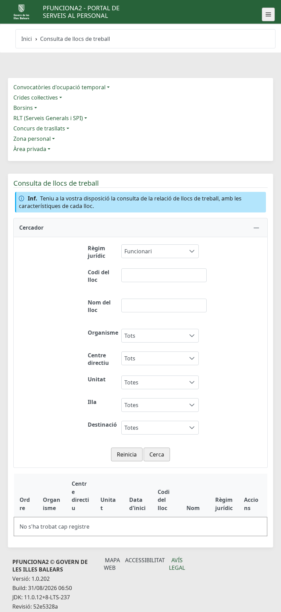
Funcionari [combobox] (138, 251)
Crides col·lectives (35, 97)
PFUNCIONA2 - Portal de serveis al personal (81, 12)
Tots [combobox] (129, 335)
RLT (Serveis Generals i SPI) (48, 118)
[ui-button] (268, 14)
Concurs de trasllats (39, 128)
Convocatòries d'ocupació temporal (59, 87)
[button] (140, 227)
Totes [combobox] (131, 382)
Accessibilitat (145, 560)
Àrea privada (29, 149)
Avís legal (177, 563)
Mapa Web (112, 563)
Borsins (23, 108)
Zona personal (32, 138)
